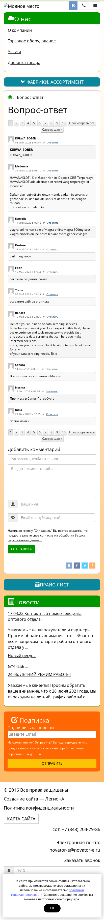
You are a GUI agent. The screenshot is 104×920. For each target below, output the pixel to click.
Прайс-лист (54, 585)
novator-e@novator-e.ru (74, 850)
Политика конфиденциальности (39, 808)
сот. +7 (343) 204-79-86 (76, 829)
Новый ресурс (22, 655)
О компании (20, 30)
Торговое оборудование (32, 41)
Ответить (53, 142)
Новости (27, 602)
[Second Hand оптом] (10, 97)
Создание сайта (21, 799)
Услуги (14, 51)
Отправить (21, 549)
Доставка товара (24, 62)
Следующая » (52, 129)
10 (64, 123)
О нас (22, 18)
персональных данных (25, 540)
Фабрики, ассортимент (54, 82)
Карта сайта (21, 819)
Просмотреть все (82, 123)
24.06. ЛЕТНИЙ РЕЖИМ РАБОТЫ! (39, 674)
